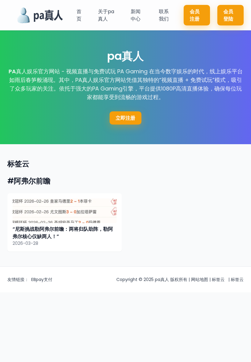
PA (12, 71)
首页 (79, 15)
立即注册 (125, 117)
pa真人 (162, 279)
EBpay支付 (41, 279)
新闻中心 (135, 15)
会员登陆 (228, 15)
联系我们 (164, 15)
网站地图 (199, 279)
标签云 (218, 279)
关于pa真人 (106, 15)
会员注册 (195, 15)
